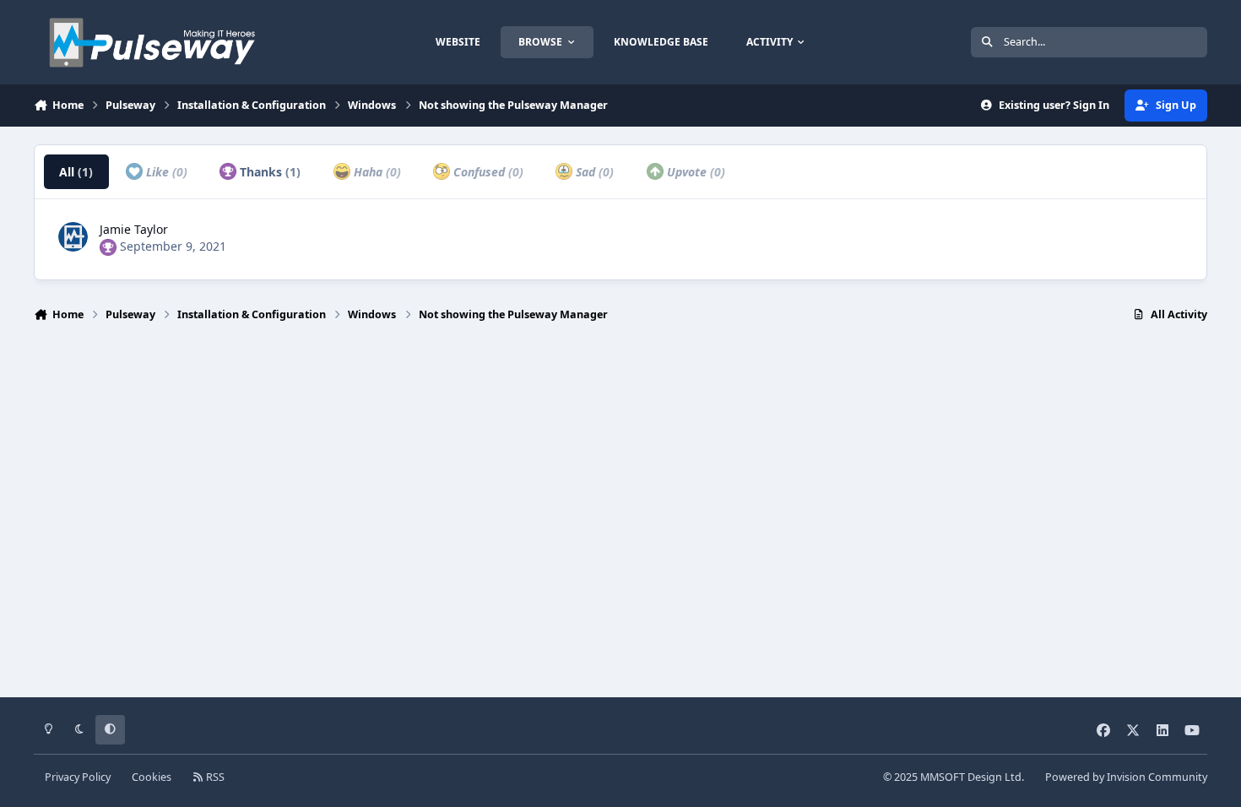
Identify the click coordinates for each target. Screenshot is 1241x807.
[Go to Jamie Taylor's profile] (73, 237)
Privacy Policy (78, 777)
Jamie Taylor (134, 229)
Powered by (1126, 777)
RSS (214, 777)
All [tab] (76, 172)
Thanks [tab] (268, 172)
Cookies (151, 777)
